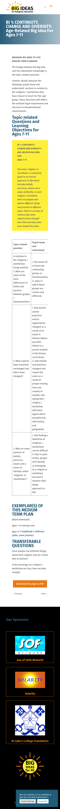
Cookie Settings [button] (27, 801)
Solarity (30, 693)
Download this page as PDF (30, 583)
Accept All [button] (43, 801)
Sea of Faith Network (30, 660)
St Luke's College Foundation (30, 741)
